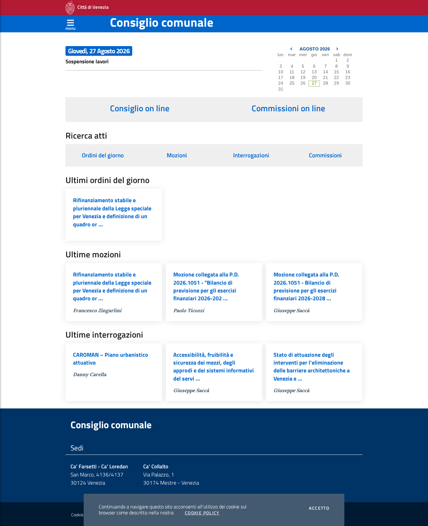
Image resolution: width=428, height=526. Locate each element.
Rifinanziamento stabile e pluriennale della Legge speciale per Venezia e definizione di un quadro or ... (112, 212)
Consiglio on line (140, 108)
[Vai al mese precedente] (292, 49)
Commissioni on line (288, 108)
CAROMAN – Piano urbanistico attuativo (110, 358)
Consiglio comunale (161, 22)
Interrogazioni (251, 155)
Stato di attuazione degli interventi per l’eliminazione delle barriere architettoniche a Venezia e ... (312, 366)
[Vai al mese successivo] (337, 49)
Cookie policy (83, 515)
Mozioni (177, 155)
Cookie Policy (202, 513)
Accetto (319, 508)
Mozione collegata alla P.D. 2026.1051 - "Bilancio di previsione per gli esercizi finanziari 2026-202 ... (206, 286)
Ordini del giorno (103, 155)
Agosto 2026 (315, 49)
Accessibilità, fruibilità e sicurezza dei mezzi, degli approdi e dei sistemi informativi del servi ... (213, 366)
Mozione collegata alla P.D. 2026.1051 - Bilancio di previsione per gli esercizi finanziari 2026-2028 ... (306, 286)
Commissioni (325, 155)
